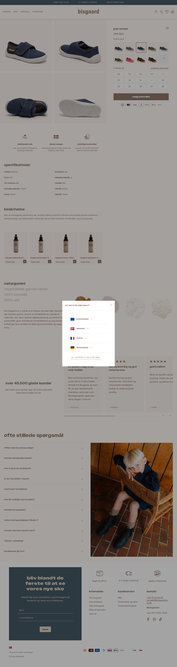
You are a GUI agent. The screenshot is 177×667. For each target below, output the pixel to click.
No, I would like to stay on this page (85, 357)
